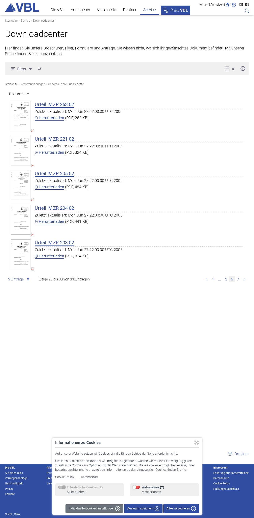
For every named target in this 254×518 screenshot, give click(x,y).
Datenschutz (89, 477)
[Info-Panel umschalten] (243, 68)
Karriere (10, 494)
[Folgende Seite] (244, 279)
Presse (9, 488)
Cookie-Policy (65, 477)
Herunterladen (51, 117)
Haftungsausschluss (226, 488)
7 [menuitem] (238, 279)
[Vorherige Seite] (206, 279)
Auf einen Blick (14, 473)
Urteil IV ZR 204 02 (54, 208)
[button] (40, 68)
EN (247, 4)
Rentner (130, 9)
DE (241, 4)
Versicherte (106, 9)
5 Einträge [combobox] (16, 279)
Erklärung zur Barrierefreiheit (231, 473)
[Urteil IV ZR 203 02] (21, 254)
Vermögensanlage (16, 478)
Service (149, 9)
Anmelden (217, 4)
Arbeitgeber (80, 9)
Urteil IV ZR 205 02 (54, 173)
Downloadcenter (43, 20)
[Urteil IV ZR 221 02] (21, 150)
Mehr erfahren (76, 492)
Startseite (11, 20)
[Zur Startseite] (22, 7)
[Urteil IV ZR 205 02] (21, 185)
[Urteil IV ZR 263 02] (21, 116)
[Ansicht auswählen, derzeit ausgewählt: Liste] (230, 68)
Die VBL (57, 9)
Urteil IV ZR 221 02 (54, 139)
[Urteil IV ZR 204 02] (21, 220)
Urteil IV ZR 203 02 (54, 242)
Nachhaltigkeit (14, 483)
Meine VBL (175, 10)
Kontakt (203, 4)
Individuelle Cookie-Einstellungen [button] (92, 508)
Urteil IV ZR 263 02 (54, 104)
